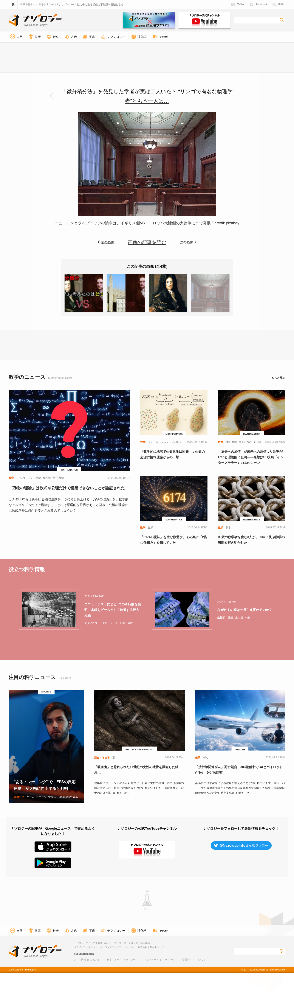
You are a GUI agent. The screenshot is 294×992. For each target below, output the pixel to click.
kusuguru (80, 954)
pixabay (232, 222)
